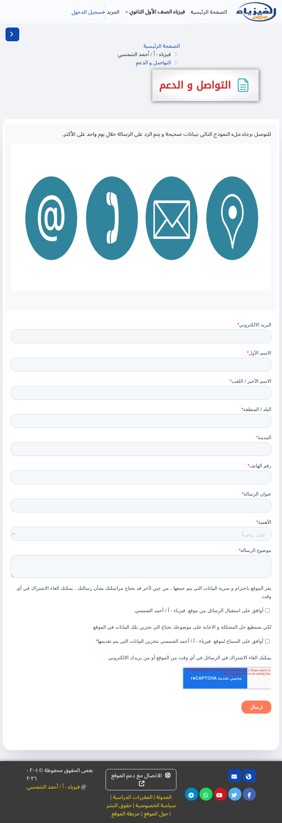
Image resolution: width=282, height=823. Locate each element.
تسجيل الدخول (88, 12)
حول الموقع (156, 814)
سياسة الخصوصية (155, 805)
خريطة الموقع (125, 814)
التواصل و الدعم (153, 62)
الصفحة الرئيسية (161, 46)
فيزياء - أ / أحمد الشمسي (53, 787)
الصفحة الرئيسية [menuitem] (209, 12)
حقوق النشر (119, 805)
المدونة (164, 797)
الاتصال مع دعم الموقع (136, 775)
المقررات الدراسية (132, 797)
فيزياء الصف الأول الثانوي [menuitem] (157, 12)
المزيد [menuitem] (113, 12)
